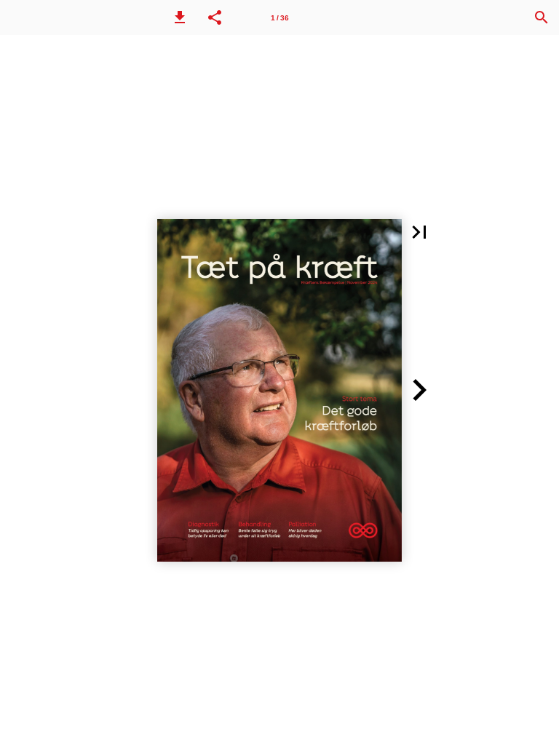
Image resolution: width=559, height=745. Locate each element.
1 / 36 (280, 18)
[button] (179, 17)
